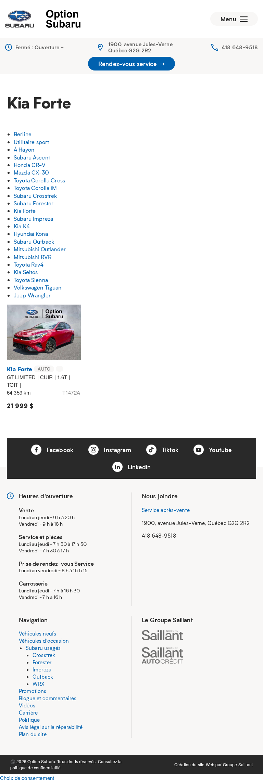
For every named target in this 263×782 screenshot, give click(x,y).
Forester (42, 662)
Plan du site (33, 734)
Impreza (42, 669)
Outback (43, 676)
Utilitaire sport (31, 141)
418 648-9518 (240, 47)
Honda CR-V (30, 164)
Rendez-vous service (128, 64)
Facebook (59, 450)
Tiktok (169, 450)
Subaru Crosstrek (35, 195)
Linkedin (138, 467)
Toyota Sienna (31, 279)
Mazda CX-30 (31, 172)
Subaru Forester (33, 203)
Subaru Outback (34, 241)
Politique (29, 719)
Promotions (33, 691)
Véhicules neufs (37, 633)
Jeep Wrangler (32, 295)
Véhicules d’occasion (44, 640)
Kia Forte (25, 210)
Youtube (219, 450)
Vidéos (27, 705)
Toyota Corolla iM (35, 187)
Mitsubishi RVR (32, 256)
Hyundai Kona (31, 233)
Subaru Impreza (33, 218)
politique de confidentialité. (36, 767)
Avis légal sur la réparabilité (51, 726)
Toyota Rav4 (29, 264)
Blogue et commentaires (47, 698)
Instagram (116, 450)
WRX (39, 683)
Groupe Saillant (238, 764)
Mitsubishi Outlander (40, 249)
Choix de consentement (27, 777)
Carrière (28, 712)
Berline (23, 134)
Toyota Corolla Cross (39, 180)
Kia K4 (22, 226)
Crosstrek (44, 655)
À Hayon (24, 149)
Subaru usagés (43, 647)
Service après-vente (166, 510)
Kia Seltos (26, 271)
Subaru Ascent (32, 157)
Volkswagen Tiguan (38, 287)
